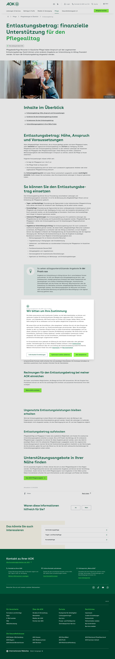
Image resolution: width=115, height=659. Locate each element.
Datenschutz (76, 343)
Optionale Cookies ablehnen (60, 354)
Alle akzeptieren (81, 354)
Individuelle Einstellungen (37, 354)
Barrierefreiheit (67, 347)
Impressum (56, 347)
